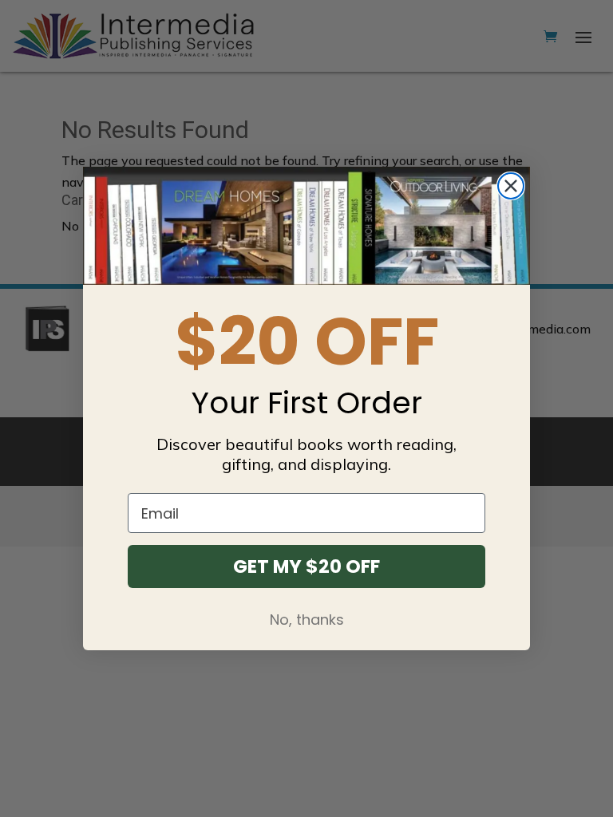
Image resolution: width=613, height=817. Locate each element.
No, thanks (307, 620)
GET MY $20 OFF (306, 566)
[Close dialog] (511, 186)
